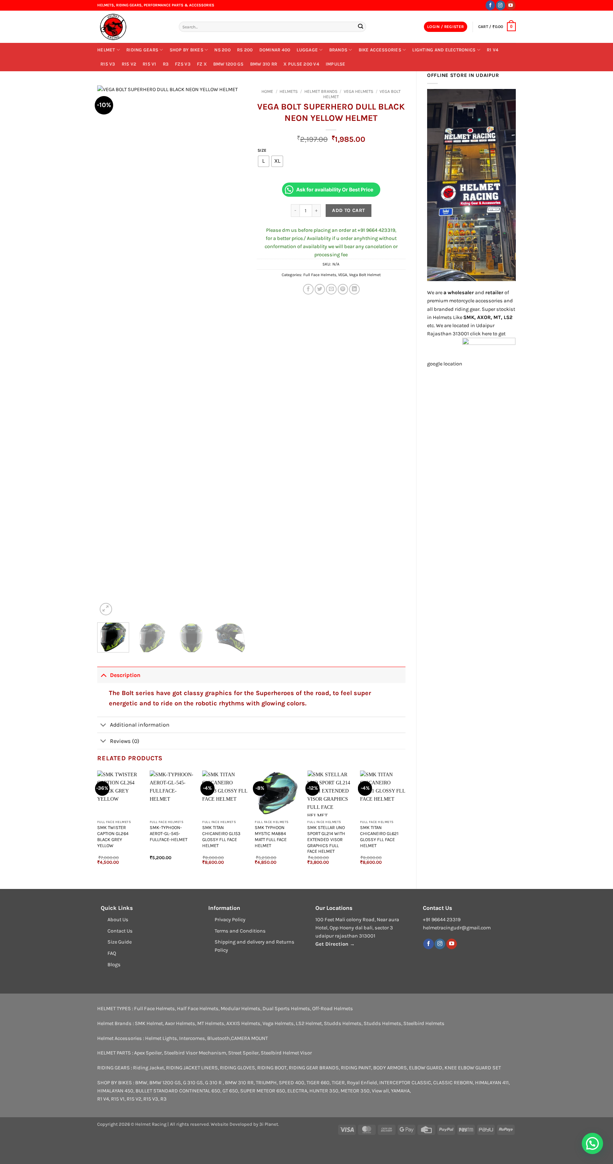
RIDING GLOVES (237, 1068)
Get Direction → (335, 944)
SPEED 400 (291, 1083)
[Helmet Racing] (132, 27)
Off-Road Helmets (332, 1009)
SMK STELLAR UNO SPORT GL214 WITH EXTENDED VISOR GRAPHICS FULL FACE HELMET (326, 839)
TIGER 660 (318, 1083)
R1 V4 (492, 49)
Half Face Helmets (198, 1009)
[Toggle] (103, 675)
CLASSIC (421, 1083)
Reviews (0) (124, 741)
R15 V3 (107, 64)
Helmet (106, 49)
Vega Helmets (358, 91)
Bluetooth (218, 1038)
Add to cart (348, 210)
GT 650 (230, 1091)
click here (481, 334)
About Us (117, 920)
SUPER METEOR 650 (262, 1091)
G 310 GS (193, 1083)
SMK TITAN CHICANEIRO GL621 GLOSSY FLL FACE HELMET (379, 836)
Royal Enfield (362, 1083)
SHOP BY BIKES (186, 49)
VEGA (342, 274)
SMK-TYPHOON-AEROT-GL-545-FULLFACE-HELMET (168, 833)
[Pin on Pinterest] (343, 289)
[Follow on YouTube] (510, 5)
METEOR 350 (355, 1091)
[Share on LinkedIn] (354, 289)
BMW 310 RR (263, 64)
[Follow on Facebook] (490, 5)
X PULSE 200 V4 (301, 64)
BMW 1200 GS (228, 64)
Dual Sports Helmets (286, 1009)
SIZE (262, 150)
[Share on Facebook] (308, 289)
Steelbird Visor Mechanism (195, 1053)
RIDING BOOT (272, 1068)
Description (125, 675)
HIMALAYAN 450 (115, 1091)
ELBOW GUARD (425, 1068)
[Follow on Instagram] (500, 5)
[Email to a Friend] (331, 289)
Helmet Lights (161, 1038)
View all (380, 1091)
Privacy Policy (230, 920)
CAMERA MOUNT (249, 1038)
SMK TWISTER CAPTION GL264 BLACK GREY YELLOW (112, 836)
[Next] (234, 351)
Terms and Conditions (240, 931)
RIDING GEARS (142, 49)
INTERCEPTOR (394, 1083)
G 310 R (214, 1083)
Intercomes (192, 1038)
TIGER (338, 1083)
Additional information (140, 724)
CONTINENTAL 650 (199, 1091)
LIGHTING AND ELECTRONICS (443, 49)
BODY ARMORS (390, 1068)
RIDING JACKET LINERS (192, 1068)
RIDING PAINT (356, 1068)
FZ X (202, 64)
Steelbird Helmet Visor (286, 1053)
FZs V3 (182, 64)
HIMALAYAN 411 (492, 1083)
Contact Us (120, 931)
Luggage (307, 49)
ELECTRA (297, 1091)
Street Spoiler (243, 1053)
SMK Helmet (149, 1023)
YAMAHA (400, 1091)
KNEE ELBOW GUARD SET (472, 1068)
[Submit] (360, 26)
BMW (141, 1083)
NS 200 (222, 49)
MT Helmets (210, 1023)
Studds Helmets (342, 1023)
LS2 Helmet (309, 1023)
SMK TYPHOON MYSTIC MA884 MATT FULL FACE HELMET (271, 836)
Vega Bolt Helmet (365, 274)
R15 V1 (149, 64)
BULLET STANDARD (157, 1091)
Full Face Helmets (319, 274)
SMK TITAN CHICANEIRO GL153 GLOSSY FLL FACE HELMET (221, 836)
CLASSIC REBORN (453, 1083)
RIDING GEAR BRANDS (314, 1068)
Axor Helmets (180, 1023)
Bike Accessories (380, 49)
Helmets (289, 91)
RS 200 (245, 49)
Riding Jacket (148, 1068)
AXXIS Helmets (243, 1023)
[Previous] (109, 351)
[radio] (263, 161)
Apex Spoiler (148, 1053)
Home (267, 91)
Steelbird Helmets (423, 1023)
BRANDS (338, 49)
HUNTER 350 (323, 1091)
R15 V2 (129, 64)
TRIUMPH (266, 1083)
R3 (166, 64)
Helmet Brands (320, 91)
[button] (445, 27)
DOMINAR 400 (275, 49)
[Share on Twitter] (320, 289)
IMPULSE (336, 64)
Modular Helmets (240, 1009)
